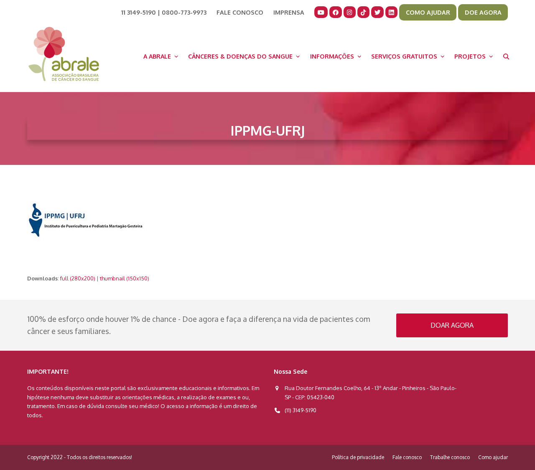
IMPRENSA (288, 12)
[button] (506, 56)
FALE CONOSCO (240, 12)
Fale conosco (407, 457)
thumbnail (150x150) (124, 278)
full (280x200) (77, 278)
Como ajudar (493, 457)
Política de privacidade (358, 457)
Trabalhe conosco (450, 457)
